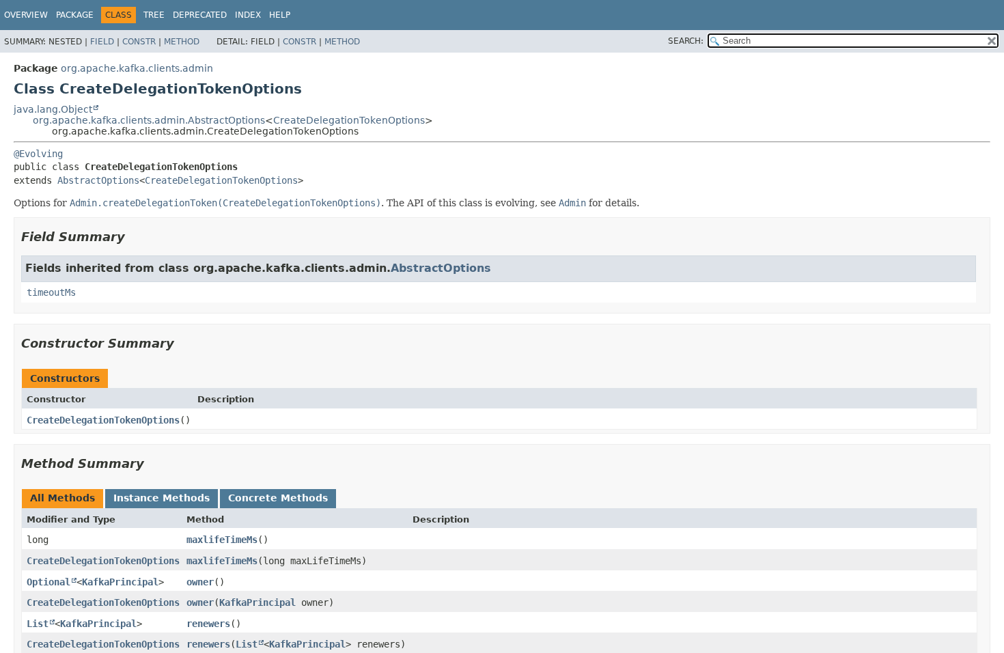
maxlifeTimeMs (221, 539)
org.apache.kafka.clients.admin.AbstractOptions (149, 120)
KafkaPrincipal (120, 581)
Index (248, 15)
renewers (208, 623)
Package (75, 15)
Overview (26, 15)
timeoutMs (51, 292)
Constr (139, 41)
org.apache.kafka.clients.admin (137, 68)
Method (181, 41)
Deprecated (200, 15)
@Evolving (38, 153)
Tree (154, 15)
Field (102, 41)
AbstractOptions (98, 180)
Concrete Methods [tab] (278, 497)
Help (279, 15)
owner (200, 581)
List (37, 623)
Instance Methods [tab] (161, 497)
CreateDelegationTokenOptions (349, 120)
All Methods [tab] (62, 497)
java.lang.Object (53, 109)
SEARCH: (685, 41)
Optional (48, 581)
